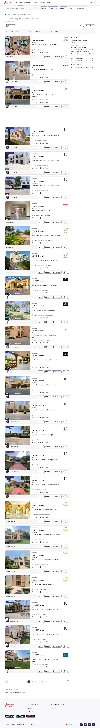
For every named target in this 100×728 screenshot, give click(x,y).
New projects (27, 2)
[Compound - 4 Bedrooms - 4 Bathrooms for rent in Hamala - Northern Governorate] (37, 512)
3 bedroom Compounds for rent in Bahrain (82, 49)
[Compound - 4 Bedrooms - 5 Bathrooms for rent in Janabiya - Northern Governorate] (37, 97)
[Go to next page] (68, 681)
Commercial (35, 2)
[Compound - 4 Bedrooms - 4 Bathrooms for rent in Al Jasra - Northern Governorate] (37, 586)
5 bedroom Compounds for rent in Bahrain (82, 54)
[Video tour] (10, 104)
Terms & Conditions (10, 724)
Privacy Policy (20, 724)
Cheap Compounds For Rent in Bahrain (15, 692)
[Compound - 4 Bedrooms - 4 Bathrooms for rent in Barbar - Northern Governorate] (37, 537)
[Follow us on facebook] (85, 724)
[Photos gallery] (17, 45)
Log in (93, 2)
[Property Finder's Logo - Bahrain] (8, 2)
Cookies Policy (29, 724)
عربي (62, 725)
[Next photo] (29, 45)
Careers (30, 711)
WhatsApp (58, 56)
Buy (16, 2)
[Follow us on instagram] (81, 724)
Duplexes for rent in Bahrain (78, 45)
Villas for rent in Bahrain (77, 43)
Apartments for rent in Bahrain (79, 40)
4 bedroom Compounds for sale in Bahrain (82, 67)
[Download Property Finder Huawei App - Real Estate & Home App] (30, 716)
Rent (20, 2)
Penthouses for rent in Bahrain (79, 47)
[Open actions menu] (67, 56)
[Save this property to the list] (64, 56)
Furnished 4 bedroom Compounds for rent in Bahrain (84, 56)
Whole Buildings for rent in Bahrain (80, 51)
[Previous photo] (6, 45)
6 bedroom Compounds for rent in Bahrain (82, 60)
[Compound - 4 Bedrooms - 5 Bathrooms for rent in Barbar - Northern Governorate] (37, 72)
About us (30, 708)
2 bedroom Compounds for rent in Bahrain (82, 58)
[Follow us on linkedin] (93, 724)
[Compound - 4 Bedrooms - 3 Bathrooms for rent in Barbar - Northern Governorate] (37, 636)
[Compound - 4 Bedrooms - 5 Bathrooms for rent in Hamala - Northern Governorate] (37, 47)
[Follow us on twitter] (89, 724)
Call (42, 56)
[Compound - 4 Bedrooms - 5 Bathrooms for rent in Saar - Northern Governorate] (37, 138)
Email (48, 56)
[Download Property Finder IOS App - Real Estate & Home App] (10, 716)
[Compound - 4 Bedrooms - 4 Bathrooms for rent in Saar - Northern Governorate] (37, 287)
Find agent (42, 2)
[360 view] (10, 668)
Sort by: (82, 26)
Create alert (11, 26)
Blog (48, 2)
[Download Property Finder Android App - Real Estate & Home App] (20, 716)
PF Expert (53, 708)
